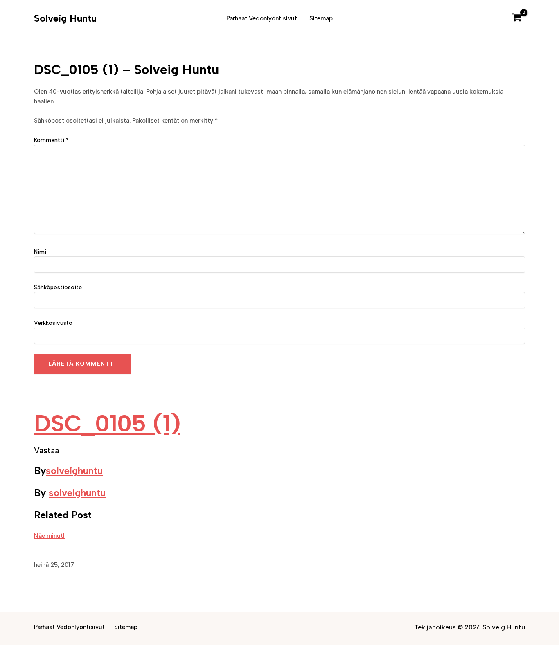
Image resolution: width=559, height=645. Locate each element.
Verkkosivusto (53, 322)
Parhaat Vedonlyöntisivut (261, 18)
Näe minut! (49, 535)
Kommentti (51, 140)
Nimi (40, 251)
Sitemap (321, 18)
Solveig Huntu (65, 18)
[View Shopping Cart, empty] (517, 18)
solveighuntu (74, 470)
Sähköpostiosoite (58, 287)
